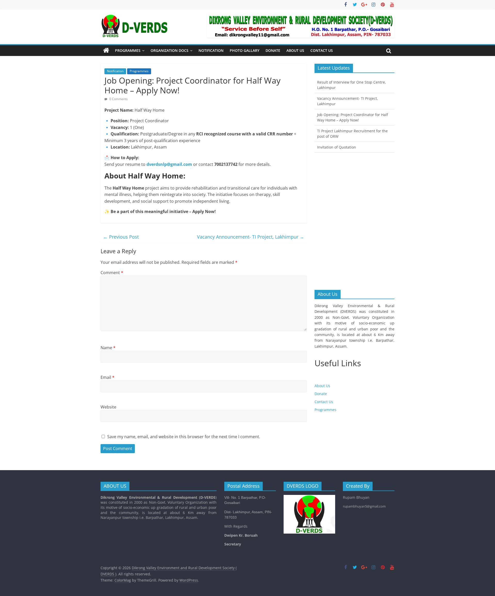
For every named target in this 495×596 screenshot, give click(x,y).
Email (107, 377)
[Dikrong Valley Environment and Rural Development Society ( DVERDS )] (106, 50)
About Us (295, 50)
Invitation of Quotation (336, 147)
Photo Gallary (244, 50)
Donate (273, 50)
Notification (211, 50)
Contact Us (321, 50)
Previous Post (121, 237)
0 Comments (118, 99)
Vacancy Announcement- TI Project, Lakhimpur (250, 237)
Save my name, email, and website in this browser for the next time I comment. (183, 436)
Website (108, 407)
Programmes (128, 50)
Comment (112, 272)
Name (108, 347)
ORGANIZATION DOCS (169, 50)
